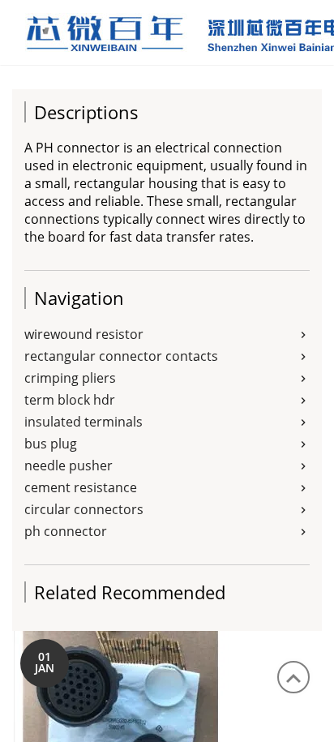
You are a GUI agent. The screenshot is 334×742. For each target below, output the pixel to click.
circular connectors (83, 509)
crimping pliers (70, 378)
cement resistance (80, 487)
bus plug (50, 443)
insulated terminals (83, 422)
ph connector (65, 531)
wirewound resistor (83, 334)
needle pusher (68, 465)
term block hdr (69, 400)
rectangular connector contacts (121, 356)
